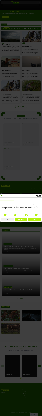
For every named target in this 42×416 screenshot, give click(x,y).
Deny (8, 219)
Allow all (34, 219)
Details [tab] (21, 199)
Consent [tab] (7, 199)
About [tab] (35, 199)
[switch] (15, 215)
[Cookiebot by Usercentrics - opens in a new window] (36, 196)
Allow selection (21, 219)
